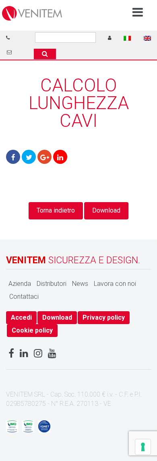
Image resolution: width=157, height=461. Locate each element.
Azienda (19, 283)
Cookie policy (32, 330)
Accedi (21, 317)
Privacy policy (104, 317)
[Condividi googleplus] (44, 157)
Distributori (51, 283)
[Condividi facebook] (13, 157)
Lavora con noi (115, 283)
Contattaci (24, 296)
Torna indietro (56, 210)
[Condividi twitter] (29, 157)
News (80, 283)
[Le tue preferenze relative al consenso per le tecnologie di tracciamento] (143, 447)
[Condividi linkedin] (60, 157)
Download (106, 210)
